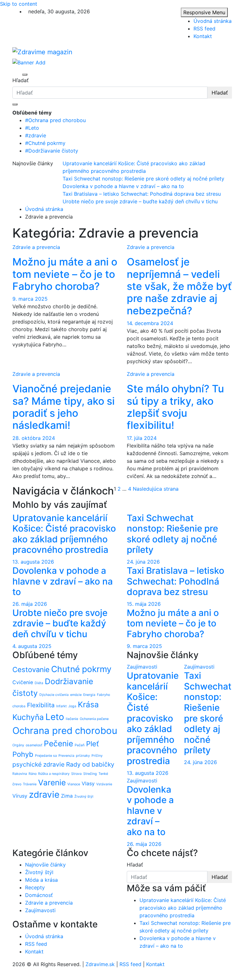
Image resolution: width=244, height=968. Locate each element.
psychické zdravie (38, 764)
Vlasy (88, 784)
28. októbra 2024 (33, 438)
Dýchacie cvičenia (54, 695)
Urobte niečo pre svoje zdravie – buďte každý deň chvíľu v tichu (59, 623)
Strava (76, 774)
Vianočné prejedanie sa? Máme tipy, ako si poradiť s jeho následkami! (63, 407)
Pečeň (80, 745)
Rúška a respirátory (54, 774)
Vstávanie (104, 784)
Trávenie (30, 784)
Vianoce (73, 784)
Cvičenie (22, 682)
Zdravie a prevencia (36, 247)
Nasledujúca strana (156, 489)
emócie (76, 695)
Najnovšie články (45, 864)
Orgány (18, 745)
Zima (67, 796)
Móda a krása (41, 880)
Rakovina (19, 774)
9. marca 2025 (30, 299)
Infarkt (61, 706)
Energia (89, 695)
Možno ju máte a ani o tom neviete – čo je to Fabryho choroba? (64, 274)
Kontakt (202, 36)
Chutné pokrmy (81, 669)
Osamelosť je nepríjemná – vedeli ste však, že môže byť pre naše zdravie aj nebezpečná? (179, 286)
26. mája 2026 (29, 604)
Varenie (52, 782)
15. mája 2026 (144, 604)
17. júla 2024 (142, 438)
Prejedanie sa (46, 756)
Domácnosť (39, 895)
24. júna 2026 (143, 562)
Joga (72, 706)
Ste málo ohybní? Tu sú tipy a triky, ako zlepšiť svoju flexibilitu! (175, 407)
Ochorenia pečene (94, 719)
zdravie (44, 794)
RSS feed (204, 28)
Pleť (92, 744)
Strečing (90, 774)
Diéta (39, 683)
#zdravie (35, 135)
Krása (88, 704)
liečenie (72, 719)
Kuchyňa (28, 717)
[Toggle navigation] (16, 74)
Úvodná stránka (212, 21)
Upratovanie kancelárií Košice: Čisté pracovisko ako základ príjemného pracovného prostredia (64, 534)
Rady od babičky (90, 764)
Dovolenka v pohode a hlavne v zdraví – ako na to (62, 581)
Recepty (35, 887)
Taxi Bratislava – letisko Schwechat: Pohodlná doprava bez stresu (175, 581)
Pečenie (58, 743)
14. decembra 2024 (150, 323)
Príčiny (97, 756)
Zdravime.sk (100, 964)
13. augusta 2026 (33, 562)
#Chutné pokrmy (45, 143)
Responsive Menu (204, 12)
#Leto (32, 128)
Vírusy (19, 796)
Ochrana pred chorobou (64, 730)
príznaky (83, 756)
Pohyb (22, 754)
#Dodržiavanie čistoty (51, 150)
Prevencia (66, 756)
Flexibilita (41, 705)
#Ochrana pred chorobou (55, 120)
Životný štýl (83, 797)
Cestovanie (31, 669)
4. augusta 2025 (31, 646)
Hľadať (20, 80)
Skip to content (18, 4)
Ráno (33, 774)
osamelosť (34, 745)
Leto (54, 716)
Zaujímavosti (142, 667)
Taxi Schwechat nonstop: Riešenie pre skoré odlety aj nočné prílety (172, 534)
